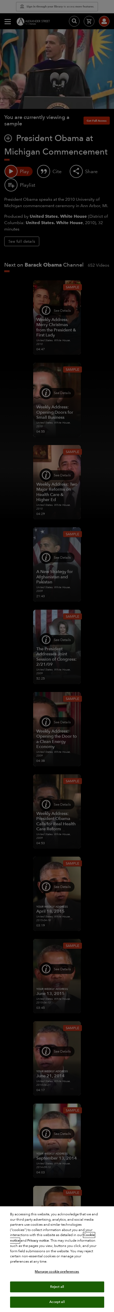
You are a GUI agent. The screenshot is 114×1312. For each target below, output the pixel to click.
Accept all (56, 1302)
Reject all (57, 1286)
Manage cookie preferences (57, 1271)
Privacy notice (38, 1240)
